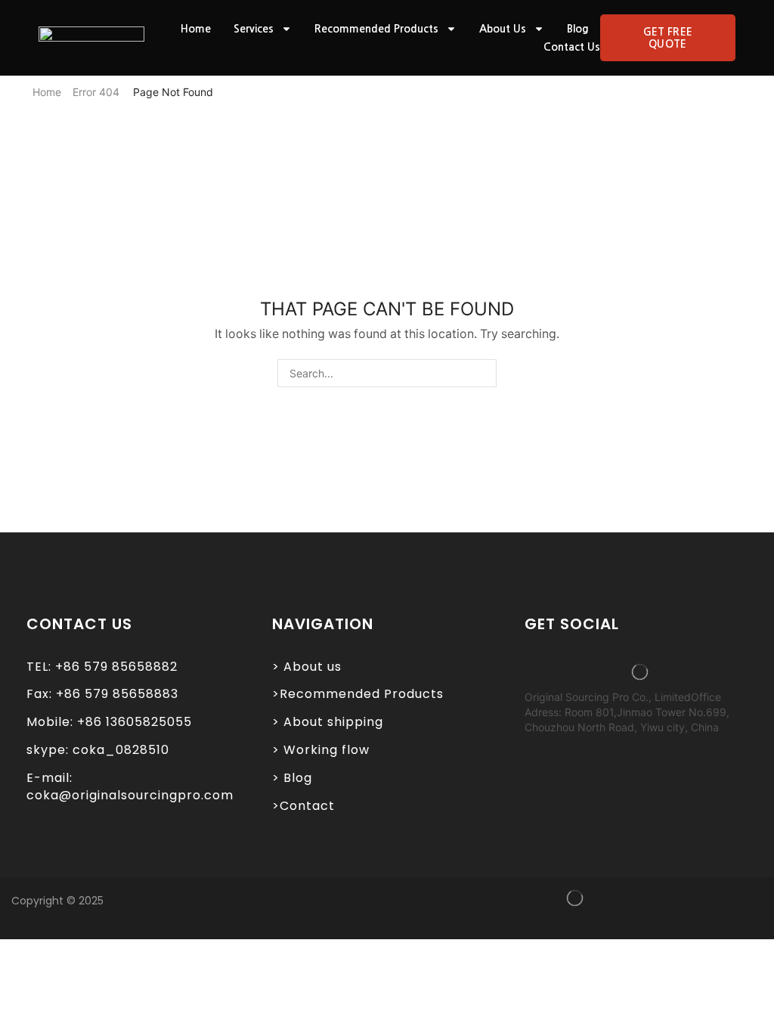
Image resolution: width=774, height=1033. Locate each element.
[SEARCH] (483, 373)
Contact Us (571, 47)
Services (254, 28)
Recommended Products (376, 28)
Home (196, 28)
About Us (502, 28)
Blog (578, 28)
